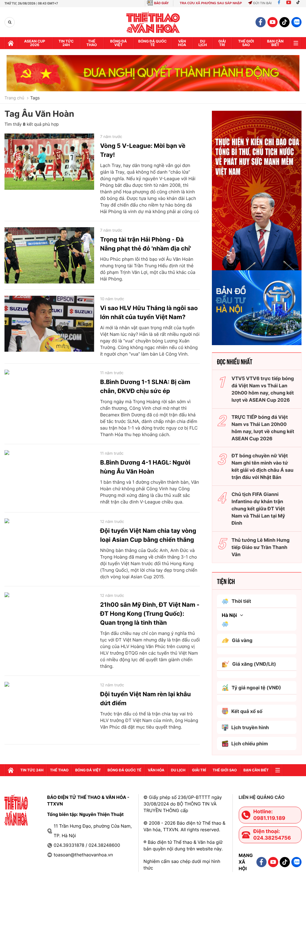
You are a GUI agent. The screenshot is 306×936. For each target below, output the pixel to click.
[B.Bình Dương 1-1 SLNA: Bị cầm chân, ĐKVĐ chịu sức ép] (49, 398)
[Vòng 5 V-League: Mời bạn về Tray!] (49, 162)
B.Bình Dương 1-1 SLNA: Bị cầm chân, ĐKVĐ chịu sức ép (145, 386)
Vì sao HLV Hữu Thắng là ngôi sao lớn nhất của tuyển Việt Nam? (149, 312)
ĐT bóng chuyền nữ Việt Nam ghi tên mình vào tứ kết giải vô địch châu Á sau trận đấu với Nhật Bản (262, 466)
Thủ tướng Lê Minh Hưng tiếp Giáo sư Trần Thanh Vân (261, 547)
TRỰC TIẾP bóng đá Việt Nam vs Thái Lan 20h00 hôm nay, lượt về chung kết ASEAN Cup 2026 (263, 428)
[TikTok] (299, 3)
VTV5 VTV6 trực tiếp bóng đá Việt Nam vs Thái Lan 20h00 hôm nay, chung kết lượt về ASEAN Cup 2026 (263, 389)
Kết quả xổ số (246, 711)
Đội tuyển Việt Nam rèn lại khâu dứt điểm (145, 699)
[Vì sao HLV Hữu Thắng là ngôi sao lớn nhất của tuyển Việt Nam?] (49, 324)
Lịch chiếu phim (249, 744)
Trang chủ (14, 98)
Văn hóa (182, 43)
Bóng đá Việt (118, 43)
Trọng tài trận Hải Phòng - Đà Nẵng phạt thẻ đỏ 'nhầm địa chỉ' (145, 244)
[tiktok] (284, 22)
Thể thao (91, 43)
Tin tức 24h (66, 43)
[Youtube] (288, 3)
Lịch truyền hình (250, 727)
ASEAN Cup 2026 (34, 43)
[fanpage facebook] (260, 22)
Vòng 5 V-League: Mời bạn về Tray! (142, 150)
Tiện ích (226, 581)
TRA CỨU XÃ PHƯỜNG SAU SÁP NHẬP (211, 3)
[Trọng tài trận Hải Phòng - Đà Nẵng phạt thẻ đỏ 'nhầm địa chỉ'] (49, 255)
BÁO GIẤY (161, 3)
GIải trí (222, 43)
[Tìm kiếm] (9, 22)
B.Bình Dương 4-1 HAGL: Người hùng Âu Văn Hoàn (145, 467)
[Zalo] (296, 22)
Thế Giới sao (246, 43)
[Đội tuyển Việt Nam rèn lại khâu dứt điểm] (49, 710)
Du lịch (202, 43)
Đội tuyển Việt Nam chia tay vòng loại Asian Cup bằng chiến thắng (148, 535)
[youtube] (272, 22)
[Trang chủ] (10, 43)
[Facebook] (279, 3)
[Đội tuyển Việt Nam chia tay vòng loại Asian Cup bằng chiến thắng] (49, 546)
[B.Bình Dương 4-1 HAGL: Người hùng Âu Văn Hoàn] (49, 478)
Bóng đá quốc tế (152, 43)
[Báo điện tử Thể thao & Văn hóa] (153, 22)
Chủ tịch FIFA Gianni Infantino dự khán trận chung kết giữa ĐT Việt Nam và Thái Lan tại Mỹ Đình (258, 508)
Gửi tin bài (262, 3)
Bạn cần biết (275, 43)
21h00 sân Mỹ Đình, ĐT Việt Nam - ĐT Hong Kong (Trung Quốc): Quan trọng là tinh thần (149, 613)
